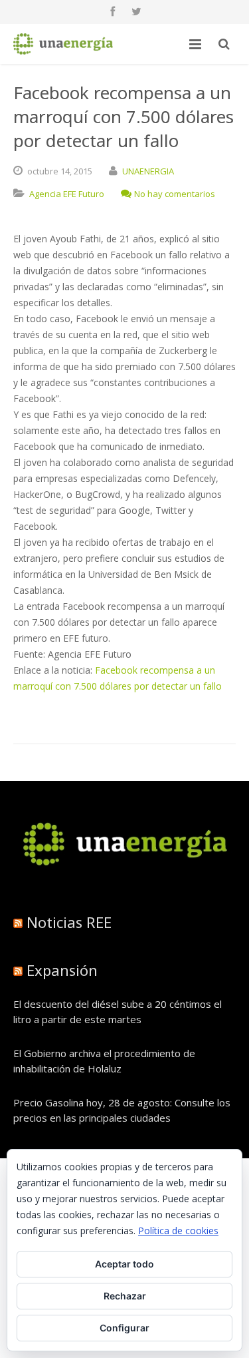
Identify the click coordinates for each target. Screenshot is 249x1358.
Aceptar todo (124, 1263)
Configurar (124, 1327)
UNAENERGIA (148, 171)
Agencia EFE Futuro (66, 194)
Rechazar (125, 1295)
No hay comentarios (174, 194)
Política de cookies (178, 1230)
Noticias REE (69, 922)
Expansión (62, 970)
